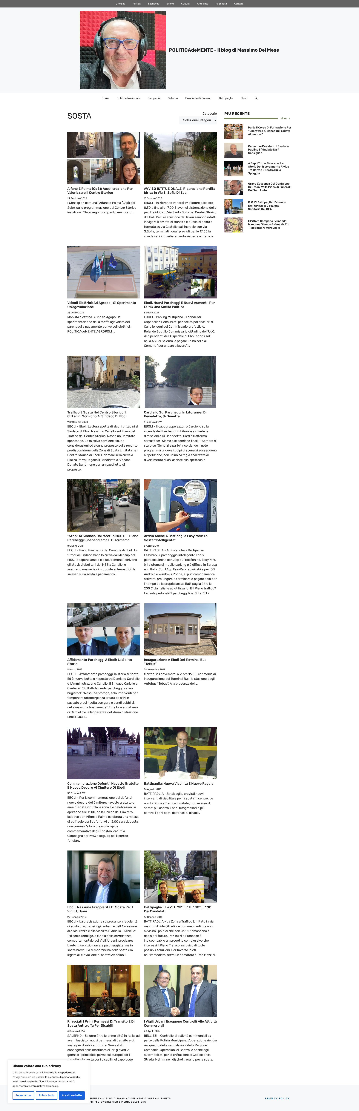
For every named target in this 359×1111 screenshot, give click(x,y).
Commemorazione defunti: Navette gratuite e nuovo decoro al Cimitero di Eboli (103, 785)
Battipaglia (226, 98)
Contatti (238, 3)
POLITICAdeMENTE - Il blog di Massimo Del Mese (224, 50)
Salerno (173, 98)
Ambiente (202, 3)
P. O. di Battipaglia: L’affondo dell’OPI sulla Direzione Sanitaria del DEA (267, 206)
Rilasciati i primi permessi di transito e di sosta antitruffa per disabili (101, 1023)
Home (105, 98)
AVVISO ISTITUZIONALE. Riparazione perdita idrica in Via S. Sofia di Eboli (179, 191)
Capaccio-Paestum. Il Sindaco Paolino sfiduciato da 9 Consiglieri (268, 150)
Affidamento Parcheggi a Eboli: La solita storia (99, 662)
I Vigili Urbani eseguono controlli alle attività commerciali (180, 1023)
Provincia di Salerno (198, 98)
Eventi (170, 3)
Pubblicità (221, 3)
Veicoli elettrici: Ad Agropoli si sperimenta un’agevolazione (101, 305)
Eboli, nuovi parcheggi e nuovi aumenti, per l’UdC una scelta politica (179, 305)
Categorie (209, 113)
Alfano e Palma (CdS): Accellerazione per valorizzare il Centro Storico (100, 191)
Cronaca (120, 3)
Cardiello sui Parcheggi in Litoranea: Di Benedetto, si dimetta (175, 414)
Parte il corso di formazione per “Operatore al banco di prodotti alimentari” (269, 131)
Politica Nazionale (128, 98)
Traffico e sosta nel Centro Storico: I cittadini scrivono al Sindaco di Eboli (97, 414)
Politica (137, 3)
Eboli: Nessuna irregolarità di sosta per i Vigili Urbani (100, 909)
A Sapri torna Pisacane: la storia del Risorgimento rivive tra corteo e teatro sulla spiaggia (268, 168)
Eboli (244, 98)
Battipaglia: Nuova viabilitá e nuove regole (178, 783)
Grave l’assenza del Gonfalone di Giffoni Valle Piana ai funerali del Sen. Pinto (269, 187)
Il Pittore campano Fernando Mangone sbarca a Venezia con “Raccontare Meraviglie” (269, 224)
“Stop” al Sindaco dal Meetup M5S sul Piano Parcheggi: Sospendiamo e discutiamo (102, 538)
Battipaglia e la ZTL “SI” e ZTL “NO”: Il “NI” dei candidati (177, 909)
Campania (154, 98)
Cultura (185, 3)
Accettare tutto (72, 1095)
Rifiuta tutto (46, 1095)
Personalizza (23, 1095)
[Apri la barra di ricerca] (256, 98)
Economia (153, 3)
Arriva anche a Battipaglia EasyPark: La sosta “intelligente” (176, 538)
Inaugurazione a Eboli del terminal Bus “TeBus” (175, 662)
